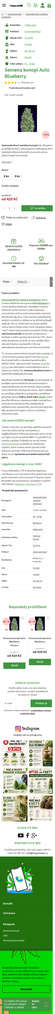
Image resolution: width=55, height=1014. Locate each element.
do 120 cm (30, 51)
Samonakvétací (33, 31)
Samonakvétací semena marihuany (21, 300)
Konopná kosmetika (13, 940)
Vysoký (28, 57)
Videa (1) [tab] (22, 282)
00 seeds (37, 587)
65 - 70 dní (30, 63)
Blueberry (43, 303)
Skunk (42, 397)
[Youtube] (21, 835)
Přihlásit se (41, 703)
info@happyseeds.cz (37, 853)
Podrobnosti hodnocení (22, 88)
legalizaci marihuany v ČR (28, 484)
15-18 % (29, 38)
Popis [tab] (6, 282)
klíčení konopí (12, 444)
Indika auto (30, 25)
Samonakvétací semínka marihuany (40, 500)
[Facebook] (27, 835)
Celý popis (6, 162)
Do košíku (40, 208)
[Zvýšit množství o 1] (14, 208)
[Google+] (34, 835)
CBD (5, 935)
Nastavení (26, 989)
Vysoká (28, 44)
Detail (14, 665)
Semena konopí (36, 537)
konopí (44, 357)
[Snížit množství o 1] (4, 208)
